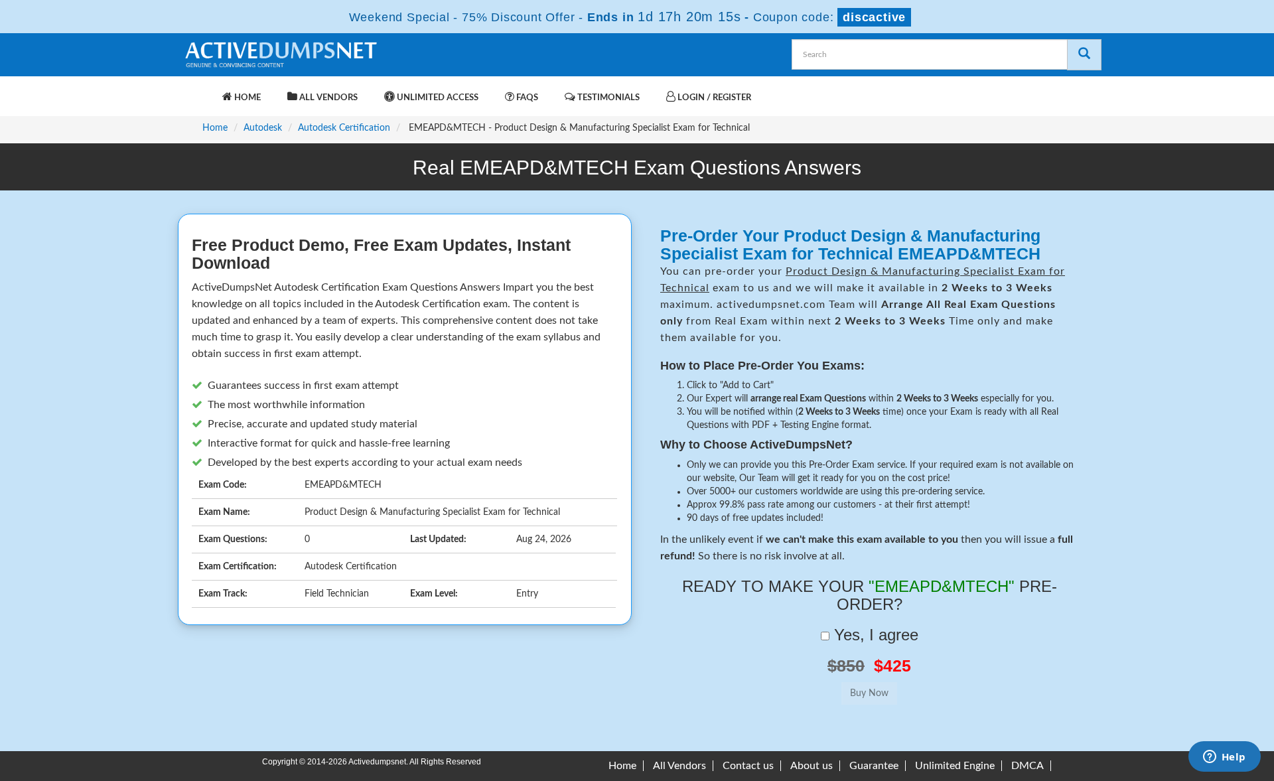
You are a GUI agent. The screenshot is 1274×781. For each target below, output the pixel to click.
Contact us (748, 765)
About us (811, 765)
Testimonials (607, 98)
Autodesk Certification (344, 128)
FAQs (526, 98)
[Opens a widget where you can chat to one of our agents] (1224, 757)
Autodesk (263, 128)
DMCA (1027, 765)
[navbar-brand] (199, 91)
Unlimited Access (436, 98)
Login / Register (713, 98)
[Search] (1084, 54)
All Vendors (327, 98)
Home (246, 98)
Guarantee (873, 765)
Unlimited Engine (955, 765)
